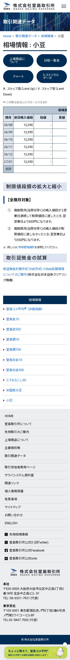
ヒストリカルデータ (51, 76)
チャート (18, 76)
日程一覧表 (52, 60)
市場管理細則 (26, 247)
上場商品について (17, 60)
